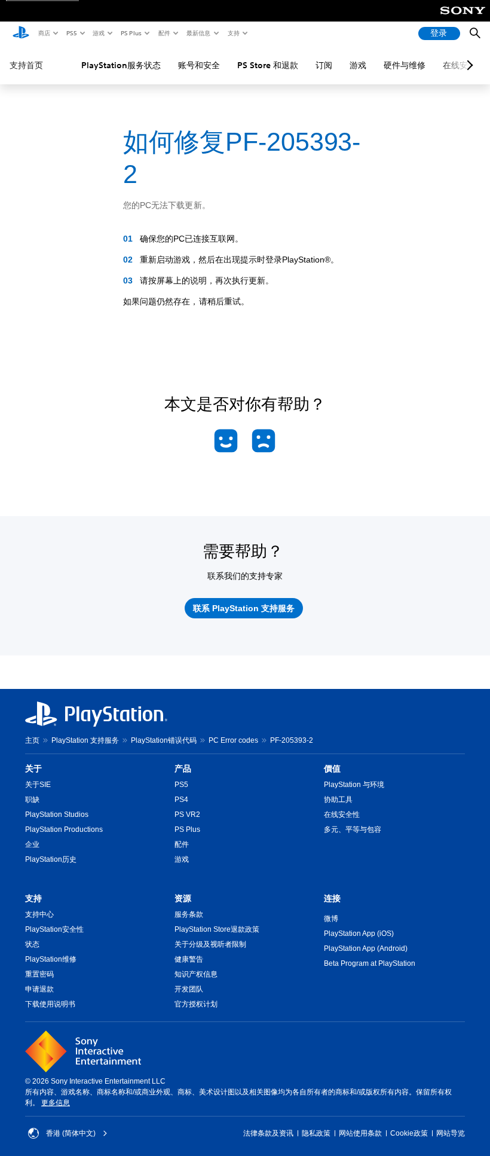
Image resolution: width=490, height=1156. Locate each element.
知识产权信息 (196, 974)
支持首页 (26, 65)
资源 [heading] (182, 898)
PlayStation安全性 (54, 929)
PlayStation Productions (64, 829)
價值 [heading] (332, 768)
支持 (233, 33)
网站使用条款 (360, 1133)
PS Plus (130, 33)
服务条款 (188, 914)
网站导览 (450, 1133)
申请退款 (39, 989)
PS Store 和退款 (267, 65)
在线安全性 (342, 814)
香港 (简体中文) (71, 1133)
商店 (44, 33)
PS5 (71, 33)
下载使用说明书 (50, 1004)
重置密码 (39, 974)
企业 (32, 844)
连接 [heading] (332, 898)
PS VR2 (187, 814)
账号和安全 (199, 65)
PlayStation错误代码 (164, 740)
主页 (32, 740)
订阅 (324, 65)
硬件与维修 (404, 65)
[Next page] (467, 65)
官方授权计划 (196, 1004)
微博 (331, 918)
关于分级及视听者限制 (210, 944)
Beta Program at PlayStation (369, 963)
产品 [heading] (182, 768)
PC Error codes (233, 740)
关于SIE (38, 784)
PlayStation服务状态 (121, 65)
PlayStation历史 (50, 859)
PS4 (181, 799)
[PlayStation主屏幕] (21, 33)
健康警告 (188, 959)
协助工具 (338, 799)
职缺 (32, 799)
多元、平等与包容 (352, 829)
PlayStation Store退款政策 (216, 929)
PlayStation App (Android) (366, 948)
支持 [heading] (33, 898)
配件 (164, 33)
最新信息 (198, 33)
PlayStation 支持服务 (85, 740)
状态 (32, 944)
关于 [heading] (33, 768)
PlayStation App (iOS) (359, 933)
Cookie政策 (409, 1133)
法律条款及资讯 (268, 1133)
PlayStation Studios (56, 814)
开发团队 (188, 989)
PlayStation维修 (50, 959)
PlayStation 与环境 (354, 784)
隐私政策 (316, 1133)
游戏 (98, 33)
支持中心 (39, 914)
